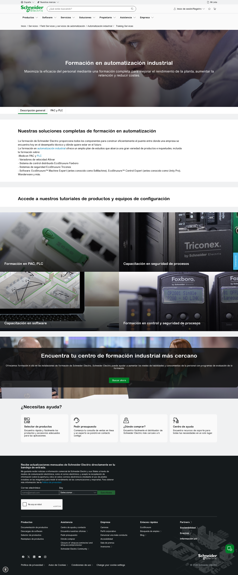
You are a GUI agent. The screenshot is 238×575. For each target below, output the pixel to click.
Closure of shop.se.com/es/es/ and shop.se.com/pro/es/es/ (77, 544)
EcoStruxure (145, 527)
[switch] (5, 569)
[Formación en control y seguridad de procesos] (178, 301)
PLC (39, 155)
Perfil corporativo (108, 531)
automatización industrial (51, 148)
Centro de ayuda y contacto (73, 527)
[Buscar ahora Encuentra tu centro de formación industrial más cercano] (119, 380)
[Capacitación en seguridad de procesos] (178, 242)
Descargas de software (31, 531)
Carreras (104, 527)
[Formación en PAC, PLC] (59, 242)
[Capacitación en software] (59, 301)
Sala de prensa (107, 543)
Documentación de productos (34, 527)
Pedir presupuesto (69, 535)
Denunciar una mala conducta (114, 535)
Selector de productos (31, 535)
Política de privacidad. (52, 482)
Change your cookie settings (111, 565)
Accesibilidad (107, 539)
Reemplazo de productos (32, 539)
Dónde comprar (68, 539)
